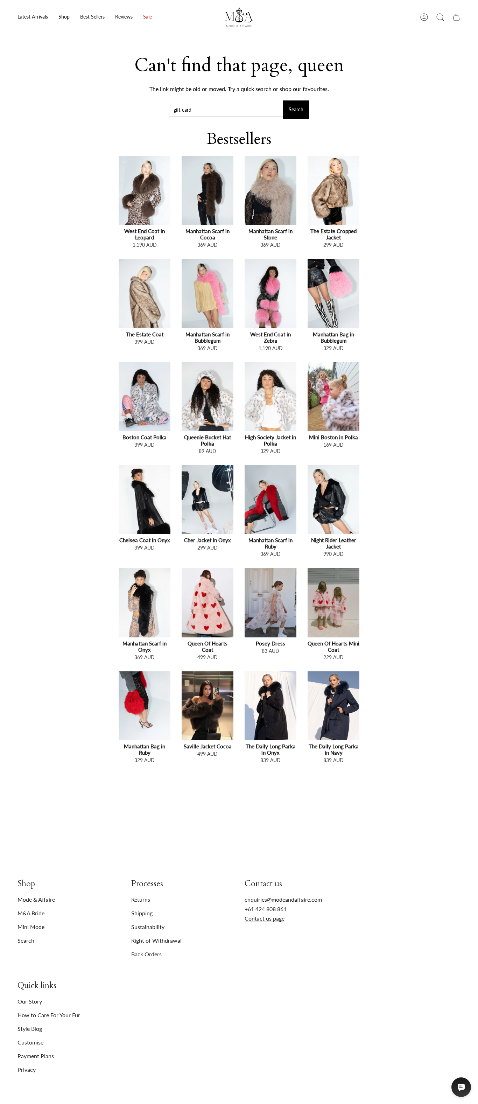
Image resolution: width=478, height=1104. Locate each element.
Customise (30, 1042)
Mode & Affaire (36, 899)
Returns (140, 899)
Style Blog (29, 1028)
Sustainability (147, 926)
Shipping (142, 913)
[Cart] (456, 17)
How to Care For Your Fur (48, 1015)
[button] (64, 17)
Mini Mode (30, 926)
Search (296, 109)
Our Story (29, 1001)
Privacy (26, 1069)
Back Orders (146, 954)
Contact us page (264, 918)
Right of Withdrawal (156, 940)
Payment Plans (35, 1056)
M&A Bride (30, 913)
